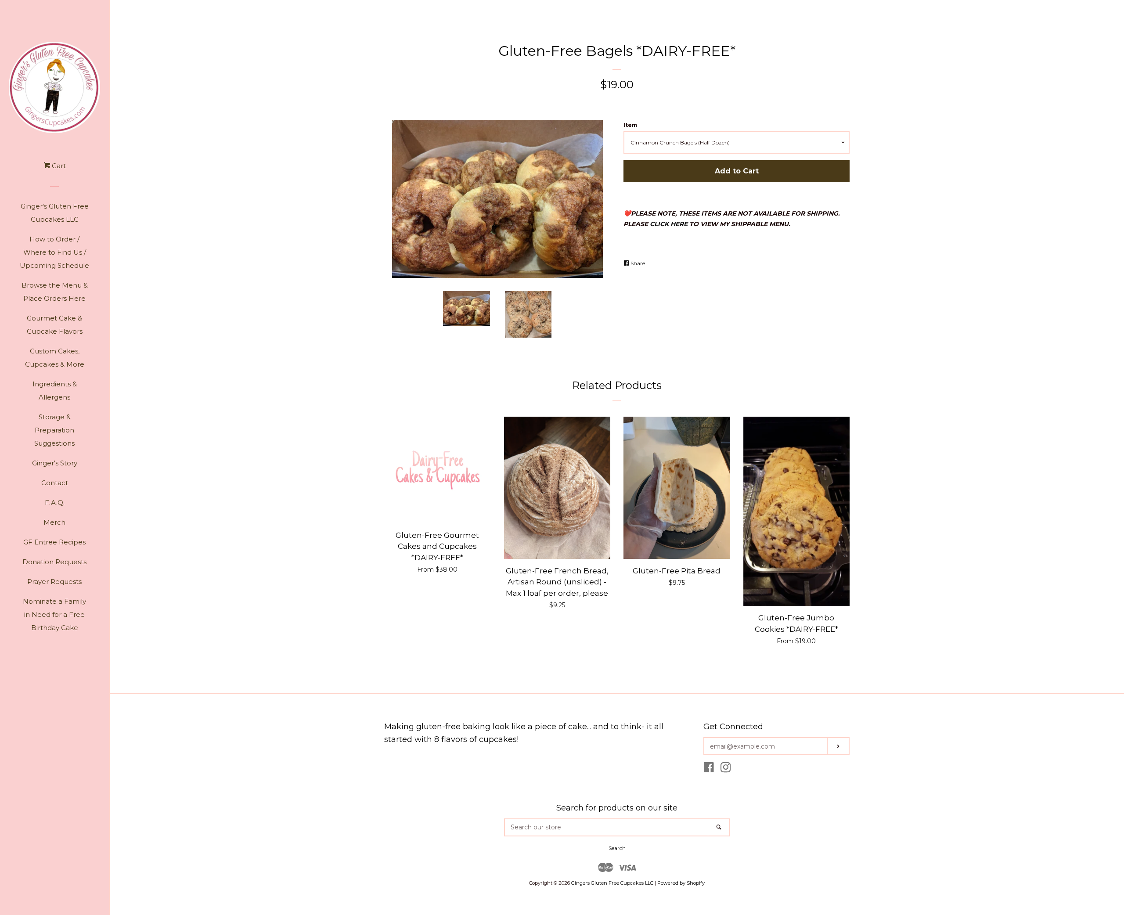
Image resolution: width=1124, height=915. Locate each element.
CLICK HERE (669, 224)
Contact (54, 483)
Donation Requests (54, 562)
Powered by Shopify (681, 883)
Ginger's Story (54, 463)
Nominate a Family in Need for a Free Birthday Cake (54, 614)
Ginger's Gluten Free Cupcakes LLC (55, 212)
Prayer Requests (54, 581)
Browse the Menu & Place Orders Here (55, 292)
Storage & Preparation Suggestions (54, 430)
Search (617, 848)
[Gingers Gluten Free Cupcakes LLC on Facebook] (708, 769)
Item (630, 125)
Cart (58, 166)
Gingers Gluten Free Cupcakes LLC (612, 883)
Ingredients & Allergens (54, 390)
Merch (54, 522)
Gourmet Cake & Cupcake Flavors (55, 324)
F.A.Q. (55, 502)
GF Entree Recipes (54, 542)
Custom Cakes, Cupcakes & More (54, 357)
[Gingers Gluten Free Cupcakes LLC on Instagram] (726, 769)
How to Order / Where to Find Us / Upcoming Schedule (54, 252)
